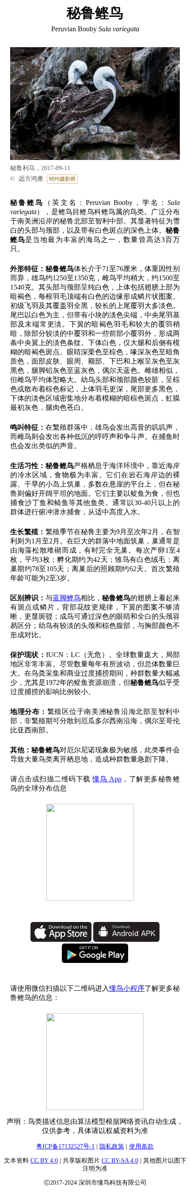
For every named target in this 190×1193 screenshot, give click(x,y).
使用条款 (141, 1146)
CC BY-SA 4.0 (120, 1160)
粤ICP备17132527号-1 (65, 1146)
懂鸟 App (107, 779)
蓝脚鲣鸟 (67, 598)
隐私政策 (111, 1146)
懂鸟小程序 (126, 988)
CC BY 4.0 (44, 1160)
